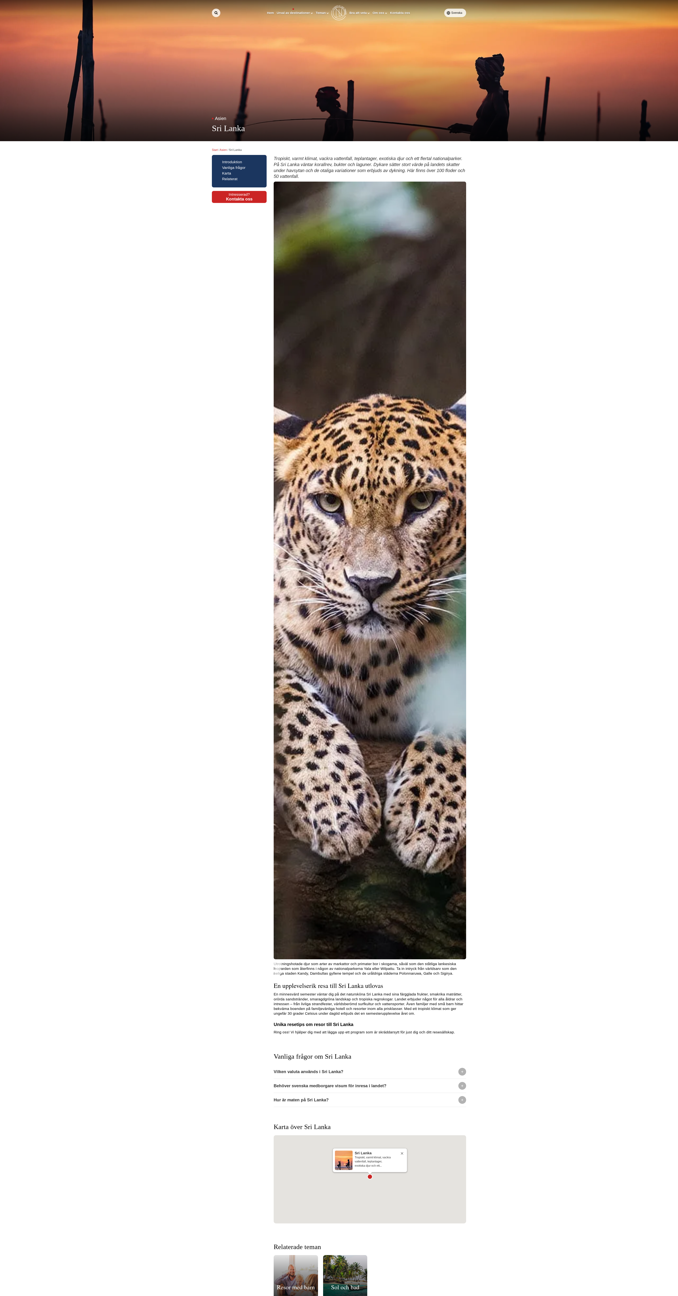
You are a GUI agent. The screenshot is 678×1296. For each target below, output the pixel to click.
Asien (223, 149)
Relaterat (229, 179)
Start (215, 149)
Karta (226, 173)
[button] (370, 1176)
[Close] (402, 1153)
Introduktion (232, 162)
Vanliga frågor (233, 168)
